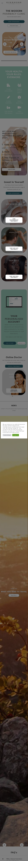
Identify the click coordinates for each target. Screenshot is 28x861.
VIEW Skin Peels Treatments (14, 277)
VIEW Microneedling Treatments (14, 220)
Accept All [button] (15, 435)
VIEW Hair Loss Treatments (14, 249)
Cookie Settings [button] (7, 435)
